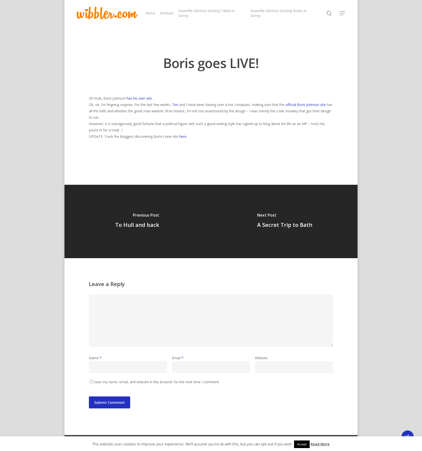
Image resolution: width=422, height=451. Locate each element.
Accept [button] (302, 444)
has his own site (139, 98)
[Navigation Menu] (342, 13)
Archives (166, 13)
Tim (175, 104)
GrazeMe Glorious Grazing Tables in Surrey (206, 13)
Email (177, 358)
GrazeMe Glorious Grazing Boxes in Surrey (278, 13)
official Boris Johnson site (305, 104)
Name (95, 358)
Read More (320, 443)
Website (261, 358)
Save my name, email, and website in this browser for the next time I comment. (157, 382)
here (182, 136)
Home (150, 13)
